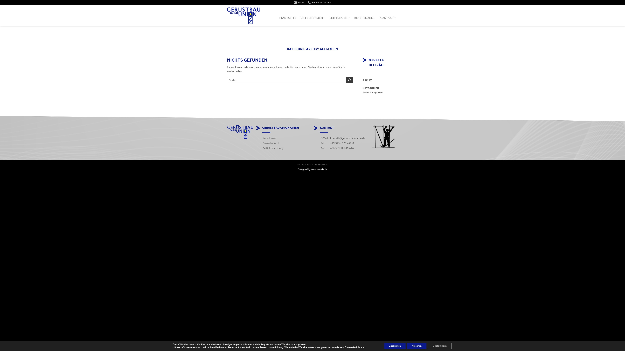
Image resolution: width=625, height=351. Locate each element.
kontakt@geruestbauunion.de (347, 138)
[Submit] (349, 80)
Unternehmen (311, 17)
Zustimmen (395, 345)
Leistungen (338, 17)
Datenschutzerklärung (271, 347)
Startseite (287, 17)
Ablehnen (417, 345)
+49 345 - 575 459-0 (342, 143)
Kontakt (387, 17)
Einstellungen (440, 345)
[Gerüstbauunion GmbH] (244, 15)
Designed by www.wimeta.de (312, 169)
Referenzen (363, 17)
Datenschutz (305, 164)
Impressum (321, 164)
